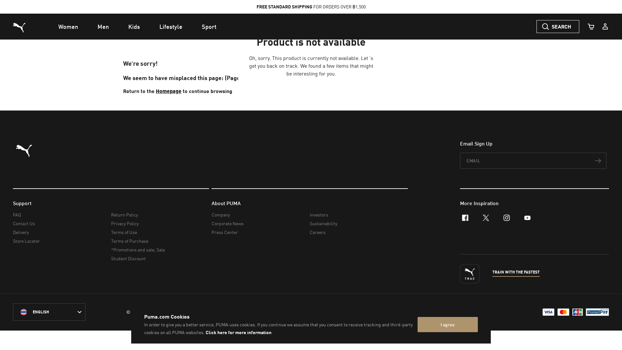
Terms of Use (124, 232)
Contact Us (24, 223)
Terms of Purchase (129, 241)
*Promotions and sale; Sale (138, 249)
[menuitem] (68, 27)
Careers (318, 232)
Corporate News (228, 223)
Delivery (21, 232)
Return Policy (124, 214)
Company (221, 214)
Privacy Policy (125, 223)
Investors (319, 214)
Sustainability (323, 223)
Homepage (168, 91)
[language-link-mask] (49, 312)
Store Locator (26, 241)
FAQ (17, 214)
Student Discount (128, 258)
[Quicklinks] (605, 26)
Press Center (225, 232)
